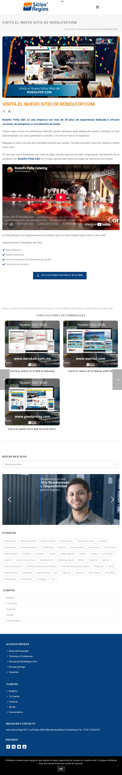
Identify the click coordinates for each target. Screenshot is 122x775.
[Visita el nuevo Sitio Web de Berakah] (32, 344)
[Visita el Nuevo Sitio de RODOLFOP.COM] (61, 67)
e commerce (110, 547)
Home (66, 29)
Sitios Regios (94, 573)
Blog (73, 29)
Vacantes (13, 672)
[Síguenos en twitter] (19, 747)
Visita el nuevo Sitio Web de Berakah (32, 371)
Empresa (27, 554)
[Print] (11, 111)
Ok (61, 769)
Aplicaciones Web (28, 541)
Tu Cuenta (12, 603)
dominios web (77, 547)
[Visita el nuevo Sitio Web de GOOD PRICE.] (32, 402)
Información (107, 554)
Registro (11, 597)
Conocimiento (14, 620)
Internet (7, 560)
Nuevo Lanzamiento (11, 308)
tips (53, 579)
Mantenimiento (47, 560)
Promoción (98, 566)
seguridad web (43, 573)
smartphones (10, 579)
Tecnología (42, 579)
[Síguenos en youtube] (24, 747)
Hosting (94, 554)
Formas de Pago (17, 667)
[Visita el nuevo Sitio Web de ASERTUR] (90, 344)
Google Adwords (67, 554)
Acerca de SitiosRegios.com (23, 661)
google (52, 554)
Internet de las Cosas (25, 560)
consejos (103, 541)
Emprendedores (11, 554)
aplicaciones (10, 541)
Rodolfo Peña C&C (93, 308)
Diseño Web (48, 547)
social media (26, 579)
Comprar (11, 609)
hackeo (82, 554)
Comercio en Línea (85, 541)
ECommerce (93, 547)
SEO (56, 573)
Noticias (105, 560)
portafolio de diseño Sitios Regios (37, 308)
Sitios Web (108, 308)
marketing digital (65, 560)
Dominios (62, 547)
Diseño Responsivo (29, 547)
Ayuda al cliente (48, 541)
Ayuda (10, 615)
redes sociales (11, 573)
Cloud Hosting (66, 541)
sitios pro (80, 573)
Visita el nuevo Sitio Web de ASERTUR (90, 371)
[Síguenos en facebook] (8, 747)
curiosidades (10, 547)
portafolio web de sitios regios (69, 308)
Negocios (93, 560)
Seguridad (27, 573)
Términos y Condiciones (21, 656)
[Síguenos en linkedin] (14, 747)
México (81, 560)
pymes (111, 566)
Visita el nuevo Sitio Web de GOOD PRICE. (32, 429)
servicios (67, 573)
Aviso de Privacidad (18, 651)
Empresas (40, 554)
